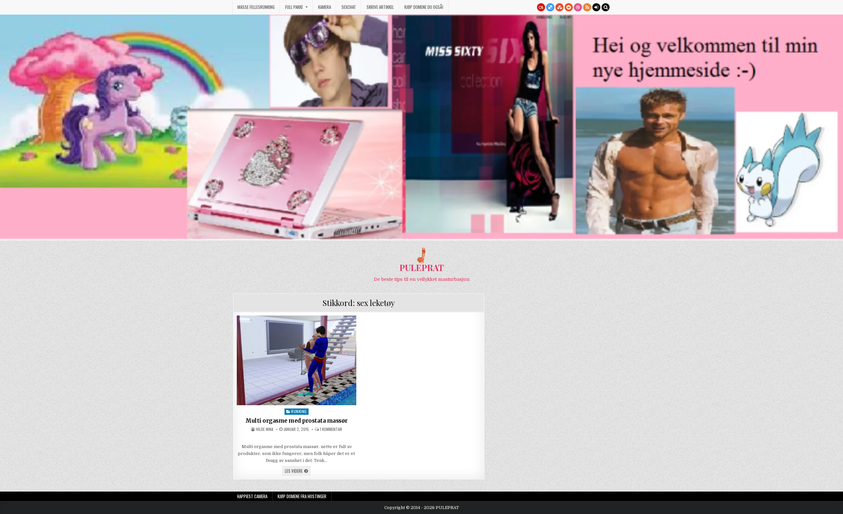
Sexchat (348, 7)
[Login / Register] (596, 7)
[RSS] (587, 7)
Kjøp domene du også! (423, 7)
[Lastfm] (541, 7)
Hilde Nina (264, 429)
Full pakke (294, 7)
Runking (299, 411)
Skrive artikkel (380, 7)
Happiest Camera (252, 496)
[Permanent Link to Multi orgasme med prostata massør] (297, 361)
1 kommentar (331, 429)
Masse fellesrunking (256, 7)
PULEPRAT (421, 267)
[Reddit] (569, 7)
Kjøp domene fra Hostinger (302, 496)
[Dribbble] (578, 7)
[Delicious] (550, 7)
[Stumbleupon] (559, 7)
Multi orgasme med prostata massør (296, 420)
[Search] (606, 7)
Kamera (324, 7)
